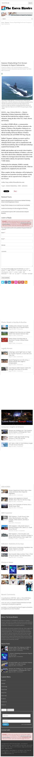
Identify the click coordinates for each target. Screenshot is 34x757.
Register (10, 710)
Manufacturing (15, 69)
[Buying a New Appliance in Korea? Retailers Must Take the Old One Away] (4, 499)
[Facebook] (6, 282)
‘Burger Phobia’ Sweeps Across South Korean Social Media (15, 205)
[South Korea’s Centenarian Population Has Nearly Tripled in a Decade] (4, 549)
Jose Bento (4, 607)
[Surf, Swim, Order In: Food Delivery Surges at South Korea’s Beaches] (4, 444)
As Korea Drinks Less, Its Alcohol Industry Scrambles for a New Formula (20, 663)
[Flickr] (16, 282)
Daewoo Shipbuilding (11, 186)
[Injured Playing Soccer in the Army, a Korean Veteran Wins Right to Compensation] (4, 361)
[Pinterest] (22, 282)
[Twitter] (2, 282)
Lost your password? (26, 724)
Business (7, 22)
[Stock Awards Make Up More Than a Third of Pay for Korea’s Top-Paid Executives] (4, 555)
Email (3, 239)
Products (3, 698)
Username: (5, 713)
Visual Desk (4, 689)
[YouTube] (19, 282)
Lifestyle (3, 683)
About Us (3, 705)
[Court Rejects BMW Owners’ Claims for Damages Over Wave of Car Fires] (4, 369)
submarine (24, 186)
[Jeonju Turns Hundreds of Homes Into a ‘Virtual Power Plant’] (4, 506)
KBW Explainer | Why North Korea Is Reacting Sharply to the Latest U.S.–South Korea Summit (20, 527)
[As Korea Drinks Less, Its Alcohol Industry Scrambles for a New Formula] (21, 567)
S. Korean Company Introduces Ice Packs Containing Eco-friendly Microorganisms (16, 603)
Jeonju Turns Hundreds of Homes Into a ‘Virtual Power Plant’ (20, 505)
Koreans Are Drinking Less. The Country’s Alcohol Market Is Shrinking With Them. (20, 431)
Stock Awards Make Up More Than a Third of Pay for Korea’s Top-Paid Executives (21, 554)
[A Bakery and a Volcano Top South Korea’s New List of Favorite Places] (4, 327)
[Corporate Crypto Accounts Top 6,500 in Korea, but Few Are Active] (29, 576)
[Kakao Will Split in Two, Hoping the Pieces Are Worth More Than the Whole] (13, 576)
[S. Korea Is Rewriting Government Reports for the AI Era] (13, 569)
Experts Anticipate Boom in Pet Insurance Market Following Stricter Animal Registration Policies (15, 201)
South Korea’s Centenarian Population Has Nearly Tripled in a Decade (21, 548)
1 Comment (21, 538)
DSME (19, 186)
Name (3, 232)
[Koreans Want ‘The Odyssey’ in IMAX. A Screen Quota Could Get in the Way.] (5, 567)
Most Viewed (23, 69)
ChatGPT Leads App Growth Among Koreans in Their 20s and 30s (19, 437)
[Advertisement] (17, 43)
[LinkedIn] (9, 282)
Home (2, 22)
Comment (3, 251)
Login (4, 710)
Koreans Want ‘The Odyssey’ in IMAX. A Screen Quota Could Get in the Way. (20, 648)
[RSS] (25, 282)
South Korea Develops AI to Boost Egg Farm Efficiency (14, 208)
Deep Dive (3, 692)
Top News (28, 69)
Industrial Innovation (6, 69)
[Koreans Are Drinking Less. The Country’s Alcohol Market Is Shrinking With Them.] (4, 432)
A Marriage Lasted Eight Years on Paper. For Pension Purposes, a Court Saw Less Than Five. (20, 353)
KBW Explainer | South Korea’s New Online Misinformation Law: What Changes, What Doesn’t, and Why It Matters (19, 519)
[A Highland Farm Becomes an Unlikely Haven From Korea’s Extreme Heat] (4, 333)
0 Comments (20, 329)
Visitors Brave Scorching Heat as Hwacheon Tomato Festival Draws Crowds (18, 340)
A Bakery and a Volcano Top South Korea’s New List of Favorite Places (19, 326)
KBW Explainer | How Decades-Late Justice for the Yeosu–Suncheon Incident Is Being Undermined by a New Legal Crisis (21, 535)
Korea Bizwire (19, 67)
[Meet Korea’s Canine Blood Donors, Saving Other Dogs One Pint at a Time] (5, 582)
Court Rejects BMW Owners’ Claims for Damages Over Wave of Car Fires (20, 368)
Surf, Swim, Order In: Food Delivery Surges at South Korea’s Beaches (21, 444)
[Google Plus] (12, 282)
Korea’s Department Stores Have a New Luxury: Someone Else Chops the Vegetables (20, 491)
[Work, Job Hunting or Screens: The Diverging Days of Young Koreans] (21, 582)
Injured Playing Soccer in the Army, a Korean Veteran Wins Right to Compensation (19, 361)
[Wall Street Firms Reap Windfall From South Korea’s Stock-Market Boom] (21, 576)
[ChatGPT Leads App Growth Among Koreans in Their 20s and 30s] (4, 438)
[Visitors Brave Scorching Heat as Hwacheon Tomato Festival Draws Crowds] (4, 340)
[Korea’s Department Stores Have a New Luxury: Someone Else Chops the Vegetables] (4, 491)
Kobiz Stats (4, 695)
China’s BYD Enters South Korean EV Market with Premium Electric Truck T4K (16, 598)
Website (3, 245)
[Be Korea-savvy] (17, 8)
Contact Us (4, 701)
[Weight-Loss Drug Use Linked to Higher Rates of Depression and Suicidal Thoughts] (13, 582)
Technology (4, 686)
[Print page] (17, 73)
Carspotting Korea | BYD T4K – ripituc (10, 598)
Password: (4, 718)
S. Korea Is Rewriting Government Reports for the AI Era (20, 654)
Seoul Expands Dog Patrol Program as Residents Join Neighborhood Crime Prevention (16, 608)
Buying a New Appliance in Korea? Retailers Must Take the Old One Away (19, 499)
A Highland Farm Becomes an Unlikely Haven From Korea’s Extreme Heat (19, 333)
